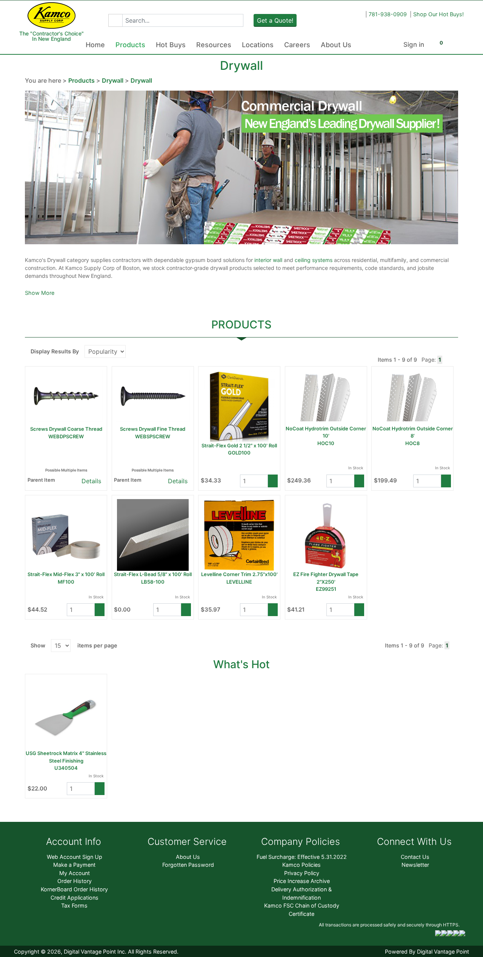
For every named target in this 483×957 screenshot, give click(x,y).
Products (130, 45)
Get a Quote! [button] (275, 20)
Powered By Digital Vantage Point (427, 951)
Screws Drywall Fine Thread (152, 429)
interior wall (269, 260)
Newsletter (415, 864)
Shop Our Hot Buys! (438, 14)
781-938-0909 (388, 14)
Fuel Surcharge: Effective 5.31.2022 (302, 857)
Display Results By (55, 351)
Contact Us (415, 857)
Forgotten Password (188, 864)
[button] (115, 20)
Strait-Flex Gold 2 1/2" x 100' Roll (239, 445)
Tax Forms (74, 905)
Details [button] (90, 481)
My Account (74, 873)
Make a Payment (74, 864)
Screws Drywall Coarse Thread (66, 429)
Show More (39, 293)
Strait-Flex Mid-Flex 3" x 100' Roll (66, 574)
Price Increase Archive (302, 881)
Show (38, 645)
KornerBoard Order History (74, 889)
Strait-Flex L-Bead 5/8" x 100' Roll (153, 574)
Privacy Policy (301, 873)
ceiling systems (314, 260)
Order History (74, 881)
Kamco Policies (301, 864)
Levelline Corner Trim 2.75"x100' (239, 574)
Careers (297, 45)
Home (95, 45)
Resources (213, 45)
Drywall (112, 80)
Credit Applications (74, 897)
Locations (258, 45)
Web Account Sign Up (74, 857)
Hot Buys (171, 45)
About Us (336, 45)
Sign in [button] (413, 44)
